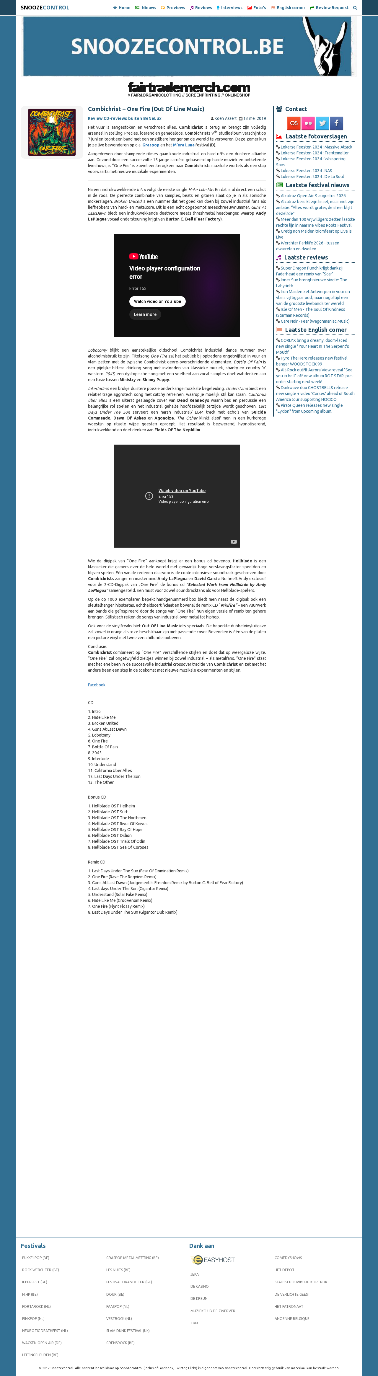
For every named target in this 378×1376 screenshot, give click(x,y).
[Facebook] (337, 123)
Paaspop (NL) (117, 1306)
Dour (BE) (115, 1294)
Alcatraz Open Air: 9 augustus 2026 (313, 195)
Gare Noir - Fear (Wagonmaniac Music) (315, 321)
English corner (290, 7)
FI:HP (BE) (30, 1294)
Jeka (194, 1274)
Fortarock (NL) (36, 1306)
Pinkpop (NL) (33, 1318)
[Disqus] (177, 998)
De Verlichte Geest (292, 1294)
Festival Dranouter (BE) (129, 1282)
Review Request (331, 7)
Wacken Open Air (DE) (42, 1343)
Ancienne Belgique (292, 1318)
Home (124, 7)
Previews (175, 7)
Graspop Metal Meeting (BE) (132, 1258)
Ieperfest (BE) (34, 1282)
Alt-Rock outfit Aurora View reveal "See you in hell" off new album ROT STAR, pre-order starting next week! (314, 376)
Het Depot (284, 1270)
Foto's (259, 7)
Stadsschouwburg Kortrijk (301, 1282)
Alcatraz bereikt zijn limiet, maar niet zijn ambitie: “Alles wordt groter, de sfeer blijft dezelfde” (315, 207)
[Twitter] (323, 123)
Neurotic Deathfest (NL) (45, 1331)
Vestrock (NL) (119, 1318)
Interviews (230, 7)
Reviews (202, 7)
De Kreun (199, 1298)
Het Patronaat (289, 1306)
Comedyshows (288, 1258)
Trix (194, 1323)
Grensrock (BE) (120, 1343)
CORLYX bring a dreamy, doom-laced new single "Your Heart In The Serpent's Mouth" (312, 346)
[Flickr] (309, 123)
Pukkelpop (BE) (35, 1258)
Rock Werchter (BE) (40, 1270)
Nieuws (148, 7)
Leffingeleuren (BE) (40, 1355)
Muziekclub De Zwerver (212, 1311)
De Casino (199, 1286)
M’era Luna (184, 145)
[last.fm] (294, 123)
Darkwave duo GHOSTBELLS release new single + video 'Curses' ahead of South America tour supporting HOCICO (315, 393)
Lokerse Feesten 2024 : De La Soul (312, 176)
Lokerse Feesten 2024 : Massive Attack (316, 147)
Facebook (96, 685)
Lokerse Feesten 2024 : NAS (306, 170)
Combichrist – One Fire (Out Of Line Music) (146, 109)
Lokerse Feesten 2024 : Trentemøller (315, 153)
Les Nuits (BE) (118, 1270)
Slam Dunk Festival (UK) (128, 1331)
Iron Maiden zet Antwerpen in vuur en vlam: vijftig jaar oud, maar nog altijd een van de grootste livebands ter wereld (313, 297)
